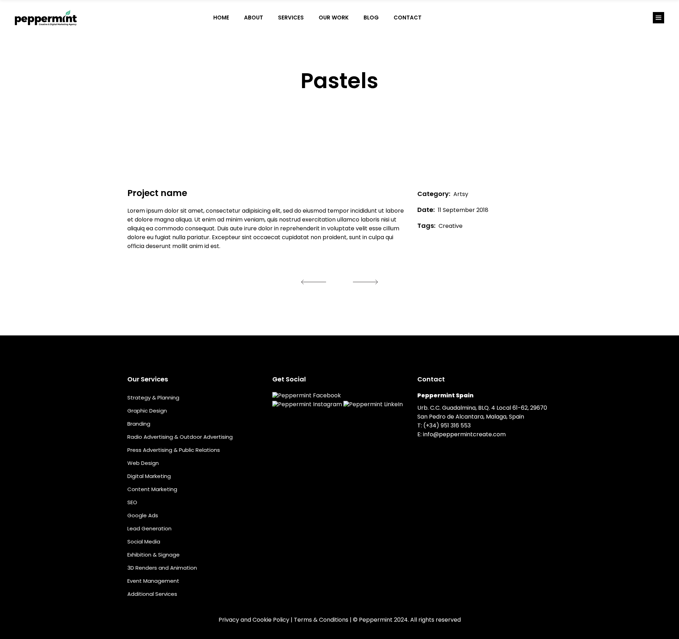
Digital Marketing (149, 476)
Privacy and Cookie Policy (254, 620)
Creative (451, 226)
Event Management (153, 581)
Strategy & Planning (153, 397)
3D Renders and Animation (162, 567)
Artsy (460, 194)
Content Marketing (152, 489)
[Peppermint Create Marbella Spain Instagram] (451, 17)
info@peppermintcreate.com (464, 434)
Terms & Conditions (321, 620)
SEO (132, 502)
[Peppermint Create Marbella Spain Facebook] (436, 17)
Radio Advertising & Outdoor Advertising (180, 437)
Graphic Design (147, 410)
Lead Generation (149, 528)
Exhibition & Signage (153, 554)
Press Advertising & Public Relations (173, 450)
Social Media (143, 541)
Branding (138, 423)
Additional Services (152, 594)
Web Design (143, 463)
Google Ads (142, 515)
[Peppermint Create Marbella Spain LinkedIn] (466, 17)
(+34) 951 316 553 (447, 425)
